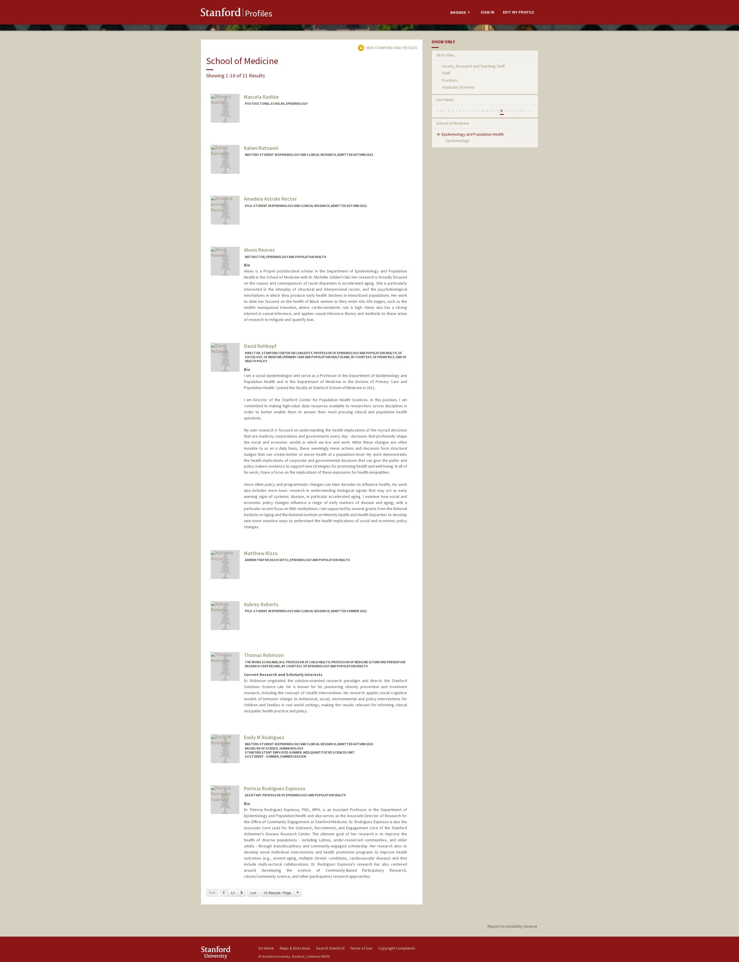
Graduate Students (458, 87)
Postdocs (450, 80)
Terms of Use (361, 948)
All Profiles (445, 55)
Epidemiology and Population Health (473, 134)
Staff (446, 73)
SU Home (266, 948)
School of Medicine (452, 123)
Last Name (445, 99)
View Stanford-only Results (391, 47)
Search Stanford (330, 948)
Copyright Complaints (396, 948)
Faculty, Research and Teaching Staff (473, 66)
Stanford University (225, 952)
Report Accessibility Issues (511, 926)
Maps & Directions (295, 948)
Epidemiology (458, 140)
